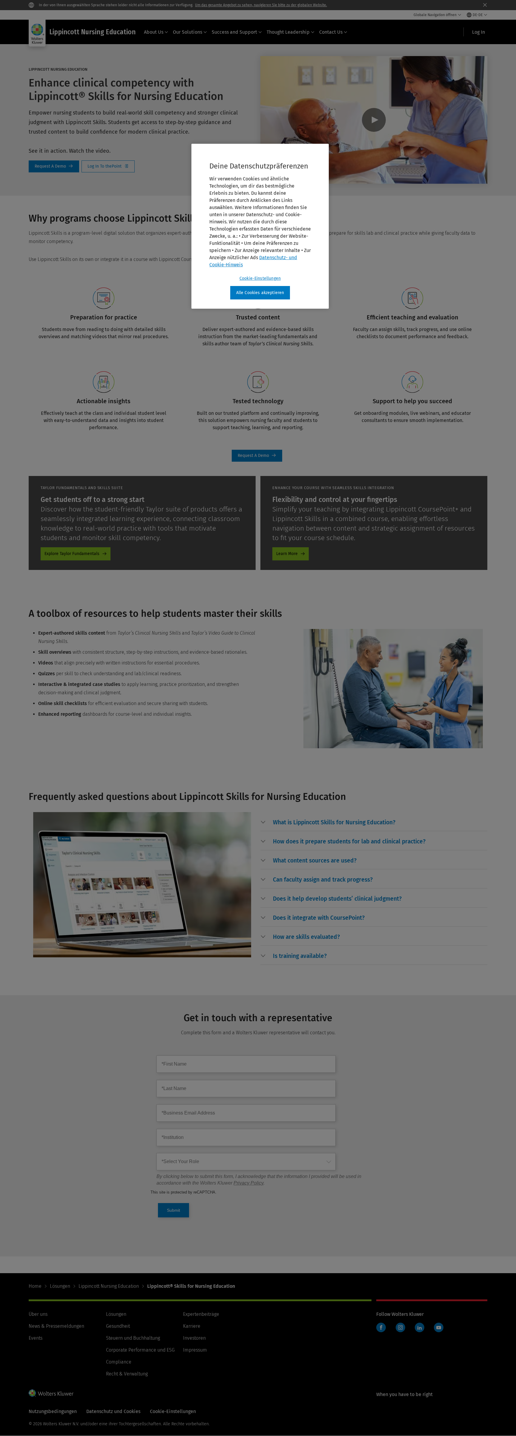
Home (35, 1286)
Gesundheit (118, 1326)
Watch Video (374, 120)
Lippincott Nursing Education (109, 1286)
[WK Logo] (51, 1393)
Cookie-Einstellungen (260, 278)
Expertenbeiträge (201, 1314)
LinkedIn (419, 1327)
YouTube (438, 1327)
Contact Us (331, 32)
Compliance (118, 1362)
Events (35, 1338)
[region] (260, 226)
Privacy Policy (248, 1182)
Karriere (191, 1326)
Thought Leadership (288, 32)
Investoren (194, 1338)
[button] (334, 822)
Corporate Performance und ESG (140, 1350)
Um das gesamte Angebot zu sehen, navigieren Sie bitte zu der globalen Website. (261, 5)
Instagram (400, 1327)
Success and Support (234, 32)
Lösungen (60, 1286)
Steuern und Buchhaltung (133, 1338)
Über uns (38, 1314)
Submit (173, 1210)
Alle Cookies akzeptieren (260, 292)
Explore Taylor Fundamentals (71, 553)
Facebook (381, 1327)
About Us (153, 32)
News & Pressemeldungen (56, 1326)
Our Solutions (187, 32)
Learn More (287, 553)
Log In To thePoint (108, 166)
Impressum (195, 1350)
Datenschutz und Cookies (113, 1411)
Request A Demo (54, 166)
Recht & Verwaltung (127, 1374)
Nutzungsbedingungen (53, 1411)
